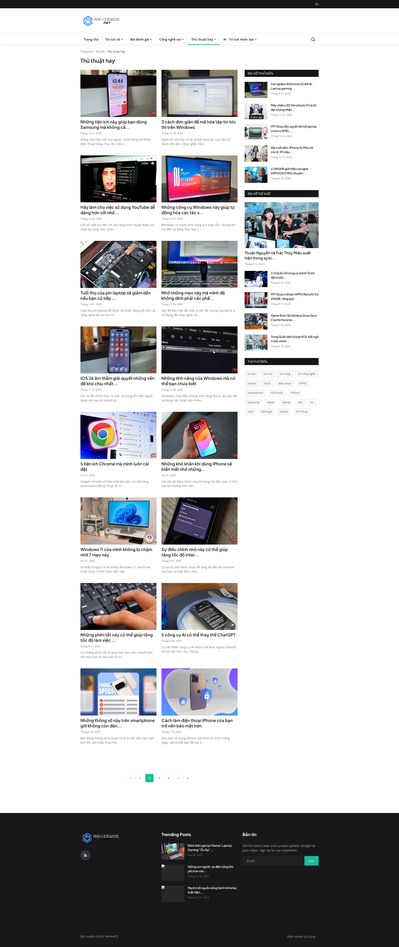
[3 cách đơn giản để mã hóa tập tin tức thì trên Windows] (199, 93)
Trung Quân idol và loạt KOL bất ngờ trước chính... (295, 339)
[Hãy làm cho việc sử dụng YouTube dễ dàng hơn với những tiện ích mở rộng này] (118, 179)
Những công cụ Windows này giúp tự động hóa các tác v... (198, 209)
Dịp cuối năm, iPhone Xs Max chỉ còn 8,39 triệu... (292, 150)
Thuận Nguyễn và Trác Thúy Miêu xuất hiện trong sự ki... (278, 255)
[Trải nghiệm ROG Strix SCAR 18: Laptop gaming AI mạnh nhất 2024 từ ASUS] (256, 90)
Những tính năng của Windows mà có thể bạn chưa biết (198, 380)
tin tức (252, 374)
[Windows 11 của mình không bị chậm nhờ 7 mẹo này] (118, 521)
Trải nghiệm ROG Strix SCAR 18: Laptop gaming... (292, 86)
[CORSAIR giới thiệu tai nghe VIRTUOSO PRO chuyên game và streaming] (256, 175)
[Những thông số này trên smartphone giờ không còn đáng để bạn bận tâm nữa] (118, 692)
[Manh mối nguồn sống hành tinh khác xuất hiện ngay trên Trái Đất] (172, 894)
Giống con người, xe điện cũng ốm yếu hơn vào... (210, 869)
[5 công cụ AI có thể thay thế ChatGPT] (199, 606)
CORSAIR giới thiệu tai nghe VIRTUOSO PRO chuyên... (289, 171)
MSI (300, 402)
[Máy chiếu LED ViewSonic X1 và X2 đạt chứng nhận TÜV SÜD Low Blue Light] (256, 111)
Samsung (253, 402)
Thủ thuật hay (202, 39)
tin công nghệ (306, 374)
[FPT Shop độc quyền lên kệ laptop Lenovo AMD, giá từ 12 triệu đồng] (256, 132)
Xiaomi (252, 383)
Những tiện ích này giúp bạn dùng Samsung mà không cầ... (113, 124)
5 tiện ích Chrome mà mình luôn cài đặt (114, 466)
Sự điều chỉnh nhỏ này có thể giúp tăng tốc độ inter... (194, 552)
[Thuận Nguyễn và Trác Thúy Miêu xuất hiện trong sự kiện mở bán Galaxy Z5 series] (282, 225)
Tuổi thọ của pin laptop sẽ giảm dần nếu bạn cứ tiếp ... (115, 295)
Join (311, 861)
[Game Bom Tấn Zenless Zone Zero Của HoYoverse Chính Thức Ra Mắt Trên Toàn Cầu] (256, 321)
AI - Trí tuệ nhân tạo (238, 39)
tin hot (268, 374)
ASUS (267, 383)
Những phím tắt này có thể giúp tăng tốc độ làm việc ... (116, 637)
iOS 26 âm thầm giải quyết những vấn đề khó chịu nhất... (117, 380)
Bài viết (100, 51)
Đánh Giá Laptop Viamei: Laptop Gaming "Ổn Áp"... (210, 848)
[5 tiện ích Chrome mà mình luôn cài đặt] (118, 435)
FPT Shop (302, 411)
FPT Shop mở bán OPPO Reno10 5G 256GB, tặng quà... (295, 296)
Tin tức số (112, 39)
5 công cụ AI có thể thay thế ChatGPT (198, 634)
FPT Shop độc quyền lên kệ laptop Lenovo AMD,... (293, 128)
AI (312, 402)
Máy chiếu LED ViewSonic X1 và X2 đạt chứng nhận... (293, 107)
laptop (286, 402)
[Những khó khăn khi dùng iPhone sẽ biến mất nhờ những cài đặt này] (199, 435)
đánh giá (266, 411)
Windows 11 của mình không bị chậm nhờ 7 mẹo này (116, 552)
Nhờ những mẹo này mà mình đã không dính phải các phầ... (193, 295)
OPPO (302, 383)
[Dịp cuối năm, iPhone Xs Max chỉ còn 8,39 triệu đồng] (256, 153)
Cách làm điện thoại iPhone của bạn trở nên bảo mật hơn (197, 723)
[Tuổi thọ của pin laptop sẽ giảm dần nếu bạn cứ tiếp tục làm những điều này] (118, 264)
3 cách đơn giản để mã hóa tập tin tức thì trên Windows (198, 124)
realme (284, 411)
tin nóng (285, 374)
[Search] (313, 39)
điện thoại (284, 383)
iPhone (295, 393)
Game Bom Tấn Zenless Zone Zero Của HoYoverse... (294, 318)
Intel (250, 411)
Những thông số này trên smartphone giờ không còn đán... (117, 723)
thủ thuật (277, 393)
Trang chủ (91, 39)
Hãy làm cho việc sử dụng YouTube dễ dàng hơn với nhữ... (117, 209)
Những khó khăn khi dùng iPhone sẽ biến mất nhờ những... (196, 466)
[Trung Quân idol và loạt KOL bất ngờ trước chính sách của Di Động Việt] (256, 343)
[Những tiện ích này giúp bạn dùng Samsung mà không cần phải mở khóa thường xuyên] (118, 93)
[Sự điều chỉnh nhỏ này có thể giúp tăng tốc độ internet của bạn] (199, 521)
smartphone (255, 393)
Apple (270, 402)
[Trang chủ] (101, 21)
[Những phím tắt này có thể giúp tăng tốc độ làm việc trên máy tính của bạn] (118, 606)
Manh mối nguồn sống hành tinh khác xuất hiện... (212, 890)
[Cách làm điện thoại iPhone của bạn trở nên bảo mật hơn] (199, 692)
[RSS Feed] (85, 855)
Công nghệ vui (170, 39)
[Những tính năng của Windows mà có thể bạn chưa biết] (199, 350)
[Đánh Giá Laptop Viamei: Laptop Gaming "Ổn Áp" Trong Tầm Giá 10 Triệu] (172, 851)
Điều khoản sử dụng (301, 936)
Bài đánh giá (139, 39)
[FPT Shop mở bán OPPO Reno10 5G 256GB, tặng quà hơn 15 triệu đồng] (256, 300)
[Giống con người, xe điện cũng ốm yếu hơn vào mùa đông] (172, 873)
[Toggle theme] (317, 4)
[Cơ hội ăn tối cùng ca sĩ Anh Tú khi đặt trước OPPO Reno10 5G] (256, 279)
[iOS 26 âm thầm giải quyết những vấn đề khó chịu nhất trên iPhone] (118, 350)
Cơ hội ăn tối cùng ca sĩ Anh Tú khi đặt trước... (292, 275)
